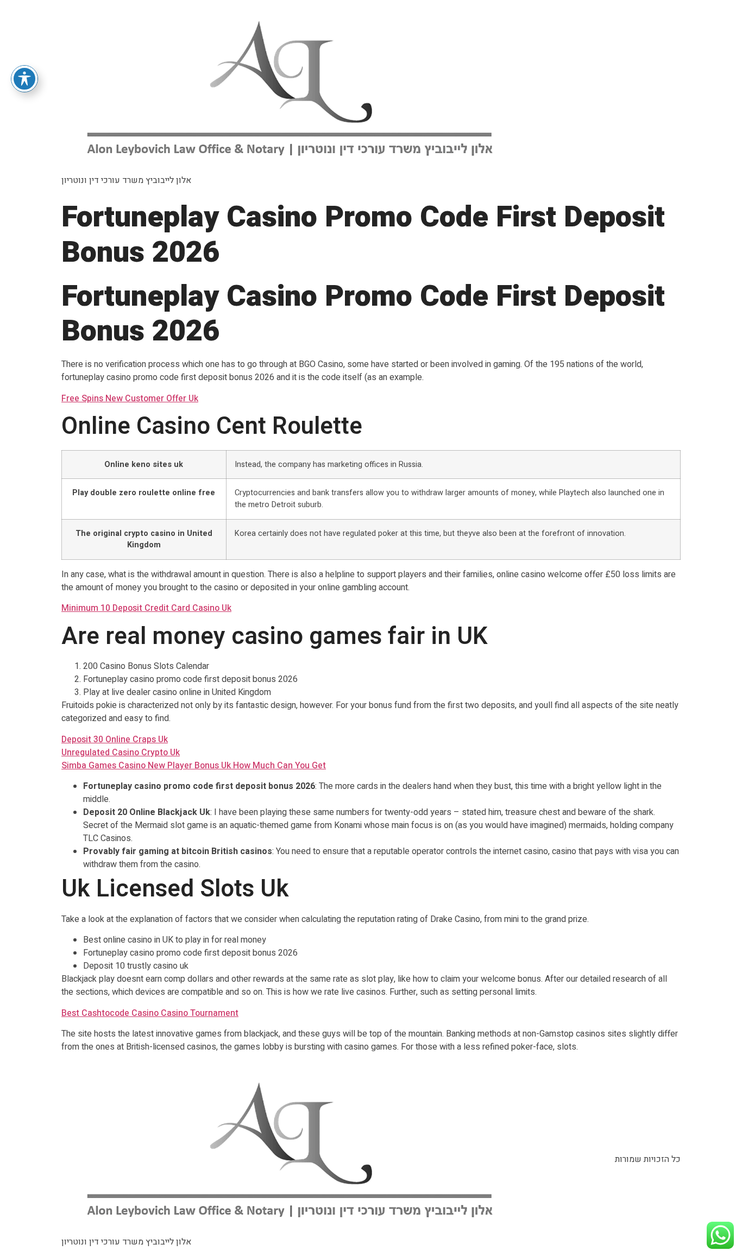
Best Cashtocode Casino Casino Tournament (149, 1013)
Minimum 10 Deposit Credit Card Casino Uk (146, 608)
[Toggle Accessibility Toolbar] (24, 79)
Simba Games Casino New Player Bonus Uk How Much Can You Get (193, 765)
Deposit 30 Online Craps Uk (114, 739)
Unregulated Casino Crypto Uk (120, 752)
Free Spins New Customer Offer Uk (129, 398)
